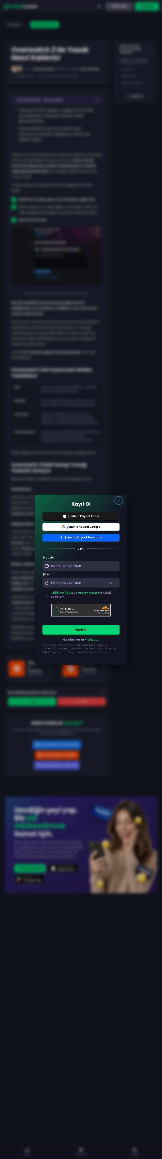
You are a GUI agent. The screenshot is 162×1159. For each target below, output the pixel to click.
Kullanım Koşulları (88, 592)
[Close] (119, 500)
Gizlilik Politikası (62, 593)
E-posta (48, 557)
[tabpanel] (81, 607)
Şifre (45, 574)
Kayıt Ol (81, 629)
